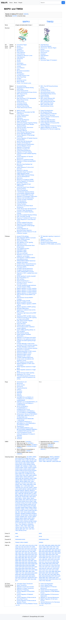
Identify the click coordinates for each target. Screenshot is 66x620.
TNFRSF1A (24, 524)
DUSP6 (29, 469)
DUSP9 (17, 470)
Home (11, 2)
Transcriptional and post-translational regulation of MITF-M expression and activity (26, 377)
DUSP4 (21, 469)
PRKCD (26, 507)
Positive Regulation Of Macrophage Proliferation (25, 226)
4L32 (46, 562)
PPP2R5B (33, 506)
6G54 (20, 562)
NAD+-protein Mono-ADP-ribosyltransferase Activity (46, 105)
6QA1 (35, 567)
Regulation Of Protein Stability (24, 152)
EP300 (26, 472)
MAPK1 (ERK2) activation (23, 239)
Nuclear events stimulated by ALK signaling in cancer (25, 359)
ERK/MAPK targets (22, 250)
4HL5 (46, 556)
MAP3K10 (32, 490)
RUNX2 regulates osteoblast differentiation (24, 335)
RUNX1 (27, 515)
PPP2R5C (17, 507)
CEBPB (32, 463)
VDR (30, 529)
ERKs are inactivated (22, 253)
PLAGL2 (23, 503)
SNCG (33, 518)
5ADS (43, 573)
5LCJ (32, 557)
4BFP (50, 550)
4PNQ (50, 564)
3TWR (47, 547)
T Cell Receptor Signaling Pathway (25, 192)
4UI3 (56, 567)
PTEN (47, 460)
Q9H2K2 (41, 542)
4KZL (46, 559)
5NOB (40, 577)
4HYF (47, 557)
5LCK (34, 557)
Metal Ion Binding (44, 97)
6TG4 (57, 577)
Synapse (19, 78)
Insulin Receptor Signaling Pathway (25, 132)
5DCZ (49, 576)
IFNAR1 (31, 483)
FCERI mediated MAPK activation (25, 271)
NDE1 (27, 496)
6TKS (56, 579)
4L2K (40, 562)
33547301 (42, 449)
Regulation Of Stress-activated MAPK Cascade (26, 161)
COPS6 (33, 464)
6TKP (46, 579)
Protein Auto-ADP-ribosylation (47, 121)
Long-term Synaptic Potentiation (25, 199)
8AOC (16, 576)
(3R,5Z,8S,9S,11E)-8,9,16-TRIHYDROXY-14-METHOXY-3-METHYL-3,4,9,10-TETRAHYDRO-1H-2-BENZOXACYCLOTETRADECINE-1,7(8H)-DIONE (27, 417)
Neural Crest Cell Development (24, 141)
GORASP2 (26, 478)
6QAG (23, 568)
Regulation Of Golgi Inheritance (24, 224)
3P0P (59, 545)
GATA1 (21, 477)
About (15, 2)
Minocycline (20, 383)
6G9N (35, 564)
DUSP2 (34, 467)
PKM (35, 501)
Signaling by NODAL (22, 241)
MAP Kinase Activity (22, 93)
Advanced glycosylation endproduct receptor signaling (26, 327)
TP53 (20, 527)
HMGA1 (17, 481)
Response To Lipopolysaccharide (25, 159)
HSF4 (32, 481)
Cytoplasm (19, 49)
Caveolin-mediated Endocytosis (25, 222)
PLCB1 (30, 503)
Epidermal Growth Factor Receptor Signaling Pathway (25, 125)
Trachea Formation (21, 204)
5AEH (50, 573)
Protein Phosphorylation (23, 115)
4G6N (34, 550)
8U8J (32, 579)
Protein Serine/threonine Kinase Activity (27, 92)
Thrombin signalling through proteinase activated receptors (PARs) (26, 286)
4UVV (53, 570)
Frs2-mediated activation (23, 248)
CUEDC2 (17, 467)
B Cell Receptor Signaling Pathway (25, 193)
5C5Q (43, 576)
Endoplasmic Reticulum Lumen (24, 55)
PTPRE (21, 510)
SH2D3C (17, 516)
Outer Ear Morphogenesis (23, 176)
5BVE (23, 557)
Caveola (19, 66)
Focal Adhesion (21, 68)
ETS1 (23, 473)
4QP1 (22, 553)
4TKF (58, 565)
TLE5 (20, 524)
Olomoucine (20, 386)
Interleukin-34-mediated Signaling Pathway (25, 212)
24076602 (34, 446)
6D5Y (35, 560)
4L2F (54, 560)
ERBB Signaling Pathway (23, 173)
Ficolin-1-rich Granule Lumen (24, 83)
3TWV (40, 548)
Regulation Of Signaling (23, 590)
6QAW (16, 570)
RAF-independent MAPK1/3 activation (26, 238)
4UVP (40, 570)
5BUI (35, 556)
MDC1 (44, 460)
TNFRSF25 (30, 524)
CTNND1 (30, 466)
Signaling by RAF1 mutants (24, 356)
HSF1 (29, 481)
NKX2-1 (21, 498)
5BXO (55, 574)
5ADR (40, 573)
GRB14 (49, 458)
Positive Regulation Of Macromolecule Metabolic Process (26, 601)
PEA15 (27, 501)
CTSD (34, 466)
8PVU (25, 579)
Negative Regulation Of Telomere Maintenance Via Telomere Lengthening (50, 128)
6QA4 (19, 568)
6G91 (26, 562)
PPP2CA (28, 506)
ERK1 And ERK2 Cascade (23, 216)
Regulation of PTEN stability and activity (50, 244)
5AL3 (46, 574)
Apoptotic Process (21, 116)
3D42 (16, 547)
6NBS (33, 565)
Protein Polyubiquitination (46, 110)
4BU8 (55, 551)
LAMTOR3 (17, 487)
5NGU (16, 559)
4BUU (40, 554)
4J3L (40, 559)
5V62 (29, 560)
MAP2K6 (17, 490)
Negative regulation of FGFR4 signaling (26, 293)
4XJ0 (36, 554)
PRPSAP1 (18, 509)
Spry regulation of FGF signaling (25, 242)
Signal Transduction (22, 121)
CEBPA (28, 463)
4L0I (40, 560)
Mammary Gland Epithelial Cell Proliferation (24, 165)
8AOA (29, 574)
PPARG (29, 504)
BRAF (19, 460)
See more (18, 605)
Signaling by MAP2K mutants (24, 353)
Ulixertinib (19, 438)
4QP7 (16, 554)
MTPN (32, 495)
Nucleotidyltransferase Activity (48, 93)
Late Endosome (21, 54)
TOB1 (32, 526)
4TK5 (55, 565)
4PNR (53, 564)
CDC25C (20, 463)
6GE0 (23, 565)
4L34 (51, 562)
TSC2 (26, 527)
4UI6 (43, 568)
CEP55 (17, 464)
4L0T (45, 560)
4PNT (40, 565)
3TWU (57, 547)
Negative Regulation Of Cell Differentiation (24, 184)
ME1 (23, 493)
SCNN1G (34, 515)
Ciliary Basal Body (21, 77)
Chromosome (43, 52)
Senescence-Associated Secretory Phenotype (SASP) (25, 266)
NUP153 (31, 500)
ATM (19, 458)
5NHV (20, 560)
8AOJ (19, 577)
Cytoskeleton (20, 63)
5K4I (29, 557)
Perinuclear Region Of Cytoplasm (48, 60)
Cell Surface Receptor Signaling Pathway (27, 123)
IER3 (24, 483)
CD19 (16, 463)
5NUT (47, 577)
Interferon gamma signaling (23, 325)
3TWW (44, 548)
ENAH (23, 472)
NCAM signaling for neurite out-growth (26, 276)
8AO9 (26, 574)
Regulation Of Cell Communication (25, 586)
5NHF (20, 559)
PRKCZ (35, 507)
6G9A (16, 564)
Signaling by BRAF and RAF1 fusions (26, 316)
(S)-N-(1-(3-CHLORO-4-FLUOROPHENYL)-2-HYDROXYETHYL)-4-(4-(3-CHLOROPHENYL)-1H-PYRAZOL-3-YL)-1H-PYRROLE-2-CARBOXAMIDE (26, 409)
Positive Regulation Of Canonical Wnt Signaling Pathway (49, 123)
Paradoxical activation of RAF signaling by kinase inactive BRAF (26, 318)
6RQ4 (20, 570)
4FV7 (25, 550)
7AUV (26, 570)
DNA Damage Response (23, 119)
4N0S (34, 551)
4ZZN (23, 556)
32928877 (28, 451)
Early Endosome (21, 52)
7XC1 (23, 573)
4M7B (54, 562)
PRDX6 (22, 507)
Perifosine (19, 395)
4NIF (16, 553)
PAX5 (19, 501)
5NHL (29, 559)
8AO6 (16, 574)
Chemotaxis (20, 118)
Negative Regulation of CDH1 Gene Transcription (25, 364)
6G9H (23, 564)
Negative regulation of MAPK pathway (26, 307)
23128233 (34, 444)
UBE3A (17, 529)
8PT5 (22, 579)
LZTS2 (17, 489)
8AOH (33, 576)
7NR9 (29, 571)
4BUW (47, 554)
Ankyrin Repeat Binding (46, 585)
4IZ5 (26, 551)
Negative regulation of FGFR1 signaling (26, 288)
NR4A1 (32, 498)
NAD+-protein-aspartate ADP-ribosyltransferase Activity (47, 99)
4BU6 (49, 551)
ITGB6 (24, 484)
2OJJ (32, 545)
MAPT (32, 492)
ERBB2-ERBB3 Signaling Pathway (25, 175)
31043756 (28, 441)
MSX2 (25, 495)
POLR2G (20, 504)
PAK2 (16, 501)
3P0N (55, 545)
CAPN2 (23, 461)
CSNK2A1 (25, 466)
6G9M (32, 564)
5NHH (23, 559)
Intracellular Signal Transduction (25, 172)
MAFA (20, 489)
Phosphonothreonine (22, 388)
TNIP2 (25, 526)
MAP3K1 (27, 490)
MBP (35, 492)
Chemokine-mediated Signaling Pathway (27, 215)
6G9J (26, 564)
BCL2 (30, 458)
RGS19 (25, 512)
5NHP (16, 560)
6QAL (29, 568)
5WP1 (32, 560)
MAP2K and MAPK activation (24, 302)
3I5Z (22, 547)
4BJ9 (53, 550)
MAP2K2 (29, 489)
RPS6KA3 (28, 513)
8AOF (26, 576)
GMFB (17, 478)
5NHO (32, 559)
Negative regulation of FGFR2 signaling (26, 290)
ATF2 (16, 458)
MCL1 (16, 493)
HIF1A (33, 480)
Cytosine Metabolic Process (24, 146)
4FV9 (31, 550)
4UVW (56, 570)
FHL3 (31, 473)
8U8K (35, 579)
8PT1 (16, 579)
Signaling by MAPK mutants (24, 354)
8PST (26, 577)
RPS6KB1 (17, 515)
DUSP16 (30, 467)
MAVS (40, 460)
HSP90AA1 (18, 483)
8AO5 (35, 573)
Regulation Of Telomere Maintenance (49, 597)
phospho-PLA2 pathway (23, 236)
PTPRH (25, 510)
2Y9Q (35, 545)
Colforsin (19, 389)
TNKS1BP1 (49, 461)
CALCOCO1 (18, 461)
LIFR (24, 487)
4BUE (46, 553)
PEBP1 (31, 501)
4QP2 (25, 553)
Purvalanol (19, 391)
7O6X (40, 580)
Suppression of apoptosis (23, 349)
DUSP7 (33, 469)
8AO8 (23, 574)
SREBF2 (17, 521)
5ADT (46, 573)
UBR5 (20, 529)
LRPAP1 (31, 487)
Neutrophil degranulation (23, 308)
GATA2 (25, 477)
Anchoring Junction (21, 80)
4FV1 (29, 548)
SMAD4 (26, 518)
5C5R (46, 576)
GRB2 (35, 478)
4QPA (26, 554)
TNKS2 (50, 21)
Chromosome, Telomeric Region (48, 48)
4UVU (50, 570)
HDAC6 (25, 480)
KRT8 (25, 486)
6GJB (26, 565)
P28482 (17, 542)
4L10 (51, 560)
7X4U (20, 573)
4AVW (46, 550)
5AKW (56, 573)
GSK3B (17, 480)
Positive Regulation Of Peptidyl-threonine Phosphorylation (27, 138)
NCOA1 (20, 496)
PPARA (25, 504)
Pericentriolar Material (45, 46)
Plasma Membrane (21, 64)
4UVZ (46, 571)
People (20, 2)
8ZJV (16, 580)
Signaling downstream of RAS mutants (26, 351)
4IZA (31, 551)
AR (27, 457)
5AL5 (52, 574)
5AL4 (49, 574)
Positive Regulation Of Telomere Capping (50, 126)
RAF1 (35, 510)
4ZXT (16, 556)
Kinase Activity (20, 101)
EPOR (30, 472)
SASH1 (51, 460)
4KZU (52, 559)
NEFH (31, 496)
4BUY (53, 554)
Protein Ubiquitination (45, 603)
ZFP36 (24, 530)
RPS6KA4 (34, 513)
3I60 (25, 547)
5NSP (43, 577)
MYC (16, 496)
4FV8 (28, 550)
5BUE (32, 556)
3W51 (40, 550)
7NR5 (23, 571)
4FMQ (16, 548)
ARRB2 (34, 457)
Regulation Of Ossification (23, 147)
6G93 (32, 562)
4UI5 (40, 568)
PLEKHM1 (34, 503)
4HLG (52, 556)
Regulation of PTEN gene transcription (26, 337)
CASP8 (27, 461)
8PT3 (19, 579)
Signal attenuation (21, 323)
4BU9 (58, 551)
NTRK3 (27, 500)
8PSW (29, 577)
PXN (33, 510)
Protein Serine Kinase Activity (24, 107)
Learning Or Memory (22, 130)
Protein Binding (20, 95)
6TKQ (50, 579)
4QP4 (32, 553)
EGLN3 (29, 470)
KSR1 (29, 486)
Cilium (18, 69)
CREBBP (17, 466)
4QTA (29, 554)
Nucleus (19, 46)
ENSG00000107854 (44, 539)
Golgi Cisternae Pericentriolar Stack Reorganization (26, 246)
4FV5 (19, 550)
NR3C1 (29, 498)
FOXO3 (17, 475)
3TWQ (43, 547)
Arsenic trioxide (21, 385)
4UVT (46, 570)
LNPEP (53, 458)
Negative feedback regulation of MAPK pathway (26, 304)
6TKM (40, 579)
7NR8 (26, 571)
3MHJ (49, 545)
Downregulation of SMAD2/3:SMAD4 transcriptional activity (26, 258)
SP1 (28, 519)
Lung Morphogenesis (22, 202)
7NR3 (20, 571)
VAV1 (27, 529)
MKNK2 (21, 495)
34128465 (50, 446)
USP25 (54, 461)
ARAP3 (41, 458)
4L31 (43, 562)
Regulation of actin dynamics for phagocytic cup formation (25, 255)
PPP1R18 (17, 506)
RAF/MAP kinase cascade (23, 300)
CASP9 (31, 461)
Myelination (20, 178)
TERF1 (40, 461)
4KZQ (49, 559)
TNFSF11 (17, 526)
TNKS (44, 461)
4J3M (43, 559)
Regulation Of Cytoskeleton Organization (27, 196)
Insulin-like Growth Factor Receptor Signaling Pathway (25, 188)
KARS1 (31, 484)
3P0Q (40, 547)
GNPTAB (21, 478)
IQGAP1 (17, 484)
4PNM (43, 564)
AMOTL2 (52, 457)
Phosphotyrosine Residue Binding (25, 87)
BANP (27, 458)
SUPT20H (21, 523)
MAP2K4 (34, 489)
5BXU (58, 574)
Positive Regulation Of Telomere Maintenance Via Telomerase (48, 114)
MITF (35, 493)
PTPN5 (31, 509)
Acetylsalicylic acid (21, 382)
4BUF (50, 553)
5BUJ (16, 557)
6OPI (23, 567)
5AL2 (43, 574)
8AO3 (29, 573)
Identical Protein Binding (23, 106)
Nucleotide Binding (21, 86)
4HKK (40, 556)
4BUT (59, 553)
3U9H (51, 548)
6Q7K (26, 567)
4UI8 (48, 568)
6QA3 (16, 568)
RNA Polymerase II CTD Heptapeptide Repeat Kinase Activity (26, 99)
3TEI (30, 547)
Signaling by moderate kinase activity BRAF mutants (26, 310)
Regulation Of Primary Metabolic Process (27, 603)
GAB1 (27, 475)
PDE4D (23, 501)
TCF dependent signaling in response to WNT (50, 237)
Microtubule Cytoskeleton (23, 71)
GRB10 (31, 478)
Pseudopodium (20, 74)
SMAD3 (21, 518)
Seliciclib (19, 394)
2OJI (30, 545)
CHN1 (20, 464)
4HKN (43, 556)
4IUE (50, 557)
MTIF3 (28, 495)
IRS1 (21, 484)
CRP (21, 466)
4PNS (56, 564)
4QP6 (35, 553)
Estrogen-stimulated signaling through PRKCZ (26, 341)
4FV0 (26, 548)
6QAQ (33, 568)
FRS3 (23, 475)
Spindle (19, 60)
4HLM (40, 557)
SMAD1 (34, 516)
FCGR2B (27, 473)
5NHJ (26, 559)
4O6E (19, 553)
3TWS (50, 547)
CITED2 (24, 464)
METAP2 (26, 493)
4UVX (40, 571)
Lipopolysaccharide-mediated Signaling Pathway (26, 154)
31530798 (19, 454)
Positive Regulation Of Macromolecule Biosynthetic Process (26, 598)
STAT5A (26, 521)
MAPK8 (22, 492)
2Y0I (40, 545)
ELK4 (19, 472)
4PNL (40, 564)
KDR (35, 484)
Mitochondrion (20, 51)
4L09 (55, 559)
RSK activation (20, 279)
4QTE (32, 554)
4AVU (43, 550)
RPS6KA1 (17, 513)
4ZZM (19, 556)
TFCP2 (29, 523)
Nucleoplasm (20, 48)
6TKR (53, 579)
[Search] (63, 2)
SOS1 (21, 519)
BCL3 (33, 458)
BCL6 (16, 460)
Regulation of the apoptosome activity (26, 339)
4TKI (43, 567)
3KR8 (46, 545)
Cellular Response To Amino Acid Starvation (25, 168)
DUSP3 (17, 469)
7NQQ (35, 570)
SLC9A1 (30, 516)
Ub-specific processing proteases (48, 242)
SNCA (29, 518)
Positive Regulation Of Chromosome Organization (49, 595)
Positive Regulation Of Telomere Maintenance (25, 157)
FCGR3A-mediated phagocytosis (25, 357)
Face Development (21, 201)
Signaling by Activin (22, 244)
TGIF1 (32, 523)
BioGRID (15, 16)
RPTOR (22, 515)
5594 (16, 533)
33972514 (50, 444)
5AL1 (40, 574)
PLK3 (16, 504)
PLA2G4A (17, 503)
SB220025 (19, 392)
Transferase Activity (22, 103)
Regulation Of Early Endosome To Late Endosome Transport (26, 232)
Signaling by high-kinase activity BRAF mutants (26, 313)
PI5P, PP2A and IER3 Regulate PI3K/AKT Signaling (24, 321)
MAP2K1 (24, 489)
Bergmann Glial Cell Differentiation (25, 198)
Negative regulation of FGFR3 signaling (26, 291)
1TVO (20, 545)
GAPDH (17, 477)
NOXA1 (25, 498)
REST (19, 512)
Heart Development (21, 129)
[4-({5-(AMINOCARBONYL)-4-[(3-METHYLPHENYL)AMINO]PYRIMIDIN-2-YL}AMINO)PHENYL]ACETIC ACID (27, 429)
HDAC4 (21, 480)
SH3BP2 (55, 460)
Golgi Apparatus (21, 57)
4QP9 (23, 554)
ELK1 (16, 472)
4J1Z (53, 557)
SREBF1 (32, 519)
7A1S (59, 579)
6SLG (23, 570)
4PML (57, 562)
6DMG (16, 562)
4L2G (57, 560)
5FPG (56, 576)
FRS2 (20, 475)
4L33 (48, 562)
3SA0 (27, 547)
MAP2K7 (22, 490)
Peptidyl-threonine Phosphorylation (25, 144)
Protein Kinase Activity (22, 90)
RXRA (30, 515)
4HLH (55, 556)
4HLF (49, 556)
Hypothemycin (20, 426)
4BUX (50, 554)
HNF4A (21, 481)
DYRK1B (21, 470)
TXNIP (32, 527)
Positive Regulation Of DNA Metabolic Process (49, 592)
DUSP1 (26, 467)
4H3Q (23, 551)
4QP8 (19, 554)
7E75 (32, 570)
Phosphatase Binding (22, 104)
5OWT (54, 577)
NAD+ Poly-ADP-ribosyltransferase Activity (49, 86)
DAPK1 (22, 467)
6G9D (19, 564)
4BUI (53, 553)
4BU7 (52, 551)
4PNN (46, 564)
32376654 (30, 443)
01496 (16, 536)
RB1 (16, 512)
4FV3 (35, 548)
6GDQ (20, 565)
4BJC (59, 550)
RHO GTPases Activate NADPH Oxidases (25, 298)
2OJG (26, 545)
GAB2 (30, 475)
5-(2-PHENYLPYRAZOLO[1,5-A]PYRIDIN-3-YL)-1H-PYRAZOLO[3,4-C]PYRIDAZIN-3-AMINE (26, 423)
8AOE (23, 576)
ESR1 (16, 473)
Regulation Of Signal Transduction (25, 588)
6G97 (35, 562)
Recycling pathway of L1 (23, 277)
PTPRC (17, 510)
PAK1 (35, 500)
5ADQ (58, 571)
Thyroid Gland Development (24, 150)
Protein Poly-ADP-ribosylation (47, 119)
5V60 (23, 560)
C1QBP (27, 460)
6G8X (23, 562)
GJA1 (32, 477)
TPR (23, 527)
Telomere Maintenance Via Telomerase (50, 602)
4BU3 (43, 551)
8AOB (32, 574)
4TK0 (52, 565)
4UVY (43, 571)
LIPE (27, 487)
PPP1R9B (23, 506)
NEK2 (34, 496)
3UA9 (57, 548)
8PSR (22, 577)
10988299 (25, 14)
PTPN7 (35, 509)
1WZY (23, 545)
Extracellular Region (22, 45)
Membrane (19, 72)
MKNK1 (17, 495)
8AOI (16, 577)
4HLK (59, 556)
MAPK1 (26, 21)
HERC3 (29, 480)
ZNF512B (58, 461)
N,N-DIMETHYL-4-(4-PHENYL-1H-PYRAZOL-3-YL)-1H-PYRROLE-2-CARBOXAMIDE (25, 398)
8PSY (32, 577)
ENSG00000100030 (20, 539)
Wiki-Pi (4, 2)
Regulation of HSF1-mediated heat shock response (27, 273)
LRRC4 (35, 487)
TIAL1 (16, 524)
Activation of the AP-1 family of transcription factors (24, 283)
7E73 (29, 570)
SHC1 (26, 516)
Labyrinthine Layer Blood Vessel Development (25, 206)
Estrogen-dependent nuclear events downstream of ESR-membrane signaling (27, 344)
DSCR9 (45, 458)
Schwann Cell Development (24, 142)
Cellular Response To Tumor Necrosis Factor (26, 220)
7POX (43, 580)
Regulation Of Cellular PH (23, 149)
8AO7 (19, 574)
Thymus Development (22, 190)
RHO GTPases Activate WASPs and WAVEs (26, 295)
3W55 (33, 547)
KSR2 (32, 486)
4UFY (49, 567)
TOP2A (17, 527)
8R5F (29, 579)
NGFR (16, 498)
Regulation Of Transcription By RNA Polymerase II (26, 112)
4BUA (40, 553)
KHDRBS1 (18, 486)
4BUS (56, 553)
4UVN (54, 568)
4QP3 (29, 553)
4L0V (48, 560)
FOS (34, 473)
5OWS (50, 577)
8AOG (30, 576)
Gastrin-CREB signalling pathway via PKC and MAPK (26, 330)
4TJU (43, 565)
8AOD (20, 576)
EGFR (25, 470)
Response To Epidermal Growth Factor (26, 218)
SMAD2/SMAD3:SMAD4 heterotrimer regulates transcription (26, 261)
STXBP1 (35, 521)
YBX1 (33, 529)
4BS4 (40, 551)
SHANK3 (22, 516)
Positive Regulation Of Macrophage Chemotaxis (25, 135)
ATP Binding (20, 97)
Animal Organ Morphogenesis (24, 133)
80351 (40, 533)
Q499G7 (26, 542)
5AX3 (29, 556)
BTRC (23, 460)
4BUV (43, 554)
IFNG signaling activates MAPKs (25, 362)
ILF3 (34, 483)
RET (22, 512)
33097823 (55, 441)
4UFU (46, 567)
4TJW (46, 565)
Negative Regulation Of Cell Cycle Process (48, 599)
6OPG (16, 567)
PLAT (26, 503)
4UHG (52, 567)
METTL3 (31, 493)
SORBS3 (17, 519)
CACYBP (31, 460)
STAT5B (30, 521)
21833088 (29, 446)
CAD (35, 460)
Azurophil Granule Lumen (23, 75)
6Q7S (29, 567)
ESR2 (20, 473)
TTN (29, 527)
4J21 (55, 557)
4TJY (49, 565)
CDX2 (24, 463)
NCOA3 (24, 496)
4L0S (42, 560)
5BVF (26, 557)
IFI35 (27, 483)
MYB (35, 495)
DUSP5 (25, 469)
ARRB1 (30, 457)
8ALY (49, 580)
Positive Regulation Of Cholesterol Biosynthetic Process (25, 181)
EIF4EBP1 (34, 470)
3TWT (54, 547)
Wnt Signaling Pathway (46, 112)
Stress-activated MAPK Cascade (25, 195)
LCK (22, 487)
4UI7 (45, 568)
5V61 (26, 560)
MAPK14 (17, 492)
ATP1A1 (23, 458)
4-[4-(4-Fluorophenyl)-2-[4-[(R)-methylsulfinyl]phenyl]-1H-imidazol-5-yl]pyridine (26, 434)
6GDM (16, 565)
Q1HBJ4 (21, 542)
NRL (24, 500)
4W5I (53, 571)
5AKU (53, 573)
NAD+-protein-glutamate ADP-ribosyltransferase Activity (47, 102)
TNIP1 (22, 526)
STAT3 (21, 521)
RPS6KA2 (23, 513)
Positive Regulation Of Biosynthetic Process (26, 592)
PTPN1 (27, 509)
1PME (16, 545)
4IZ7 (28, 551)
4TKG (40, 567)
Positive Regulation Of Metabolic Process (25, 595)
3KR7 (43, 545)
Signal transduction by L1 (23, 280)
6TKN (43, 579)
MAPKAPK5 (27, 492)
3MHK (52, 545)
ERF (33, 472)
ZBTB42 (21, 530)
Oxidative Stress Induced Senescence (26, 264)
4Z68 (56, 571)
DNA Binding (20, 89)
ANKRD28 (56, 457)
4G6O (16, 551)
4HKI (57, 554)
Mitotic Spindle (20, 81)
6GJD (30, 565)
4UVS (43, 570)
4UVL (51, 568)
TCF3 (25, 523)
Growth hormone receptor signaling (25, 372)
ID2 (22, 483)
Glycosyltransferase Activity (47, 92)
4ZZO (26, 556)
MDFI (20, 493)
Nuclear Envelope (44, 51)
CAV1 (35, 461)
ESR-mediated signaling (23, 333)
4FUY (23, 548)
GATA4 (29, 477)
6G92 (29, 562)
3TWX (47, 548)
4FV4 (16, 550)
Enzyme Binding (44, 95)
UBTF (24, 529)
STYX (16, 523)
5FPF (52, 576)
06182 (40, 536)
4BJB (56, 550)
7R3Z (46, 580)
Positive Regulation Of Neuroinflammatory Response (24, 229)
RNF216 (30, 512)
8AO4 (32, 573)
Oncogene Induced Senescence (25, 268)
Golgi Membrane (44, 45)
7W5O (16, 573)
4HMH (43, 557)
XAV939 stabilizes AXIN (46, 241)
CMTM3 (29, 464)
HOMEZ (26, 481)
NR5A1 (21, 500)
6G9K (29, 564)
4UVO (57, 568)
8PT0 (36, 577)
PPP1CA (34, 504)
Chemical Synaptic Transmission (25, 127)
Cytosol (19, 61)
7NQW (17, 571)
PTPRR (29, 510)
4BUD (43, 553)
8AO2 (26, 573)
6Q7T (32, 567)
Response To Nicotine (22, 170)
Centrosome (20, 58)
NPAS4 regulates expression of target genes (26, 367)
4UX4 (50, 571)
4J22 (58, 557)
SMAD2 (17, 518)
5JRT (59, 576)
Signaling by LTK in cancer (23, 374)
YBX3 (16, 530)
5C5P (40, 576)
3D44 (19, 547)
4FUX (20, 548)
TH (35, 523)
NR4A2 (17, 500)
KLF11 (22, 486)
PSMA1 (23, 509)
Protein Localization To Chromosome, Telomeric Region (49, 117)
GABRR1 (34, 475)
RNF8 (33, 512)
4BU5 (46, 551)
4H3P (20, 551)
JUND (27, 484)
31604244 (19, 447)
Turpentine (19, 437)
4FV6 (22, 550)
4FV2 (32, 548)
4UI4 (58, 567)
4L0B (58, 559)
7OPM (32, 571)
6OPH (20, 567)
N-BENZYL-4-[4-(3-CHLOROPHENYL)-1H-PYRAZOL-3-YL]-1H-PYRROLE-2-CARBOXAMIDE (27, 403)
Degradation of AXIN (45, 239)
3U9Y (54, 548)
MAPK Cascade (21, 110)
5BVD (19, 557)
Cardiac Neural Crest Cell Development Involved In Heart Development (26, 209)
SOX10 (25, 519)
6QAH (26, 568)
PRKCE (31, 507)
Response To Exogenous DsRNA (25, 179)
